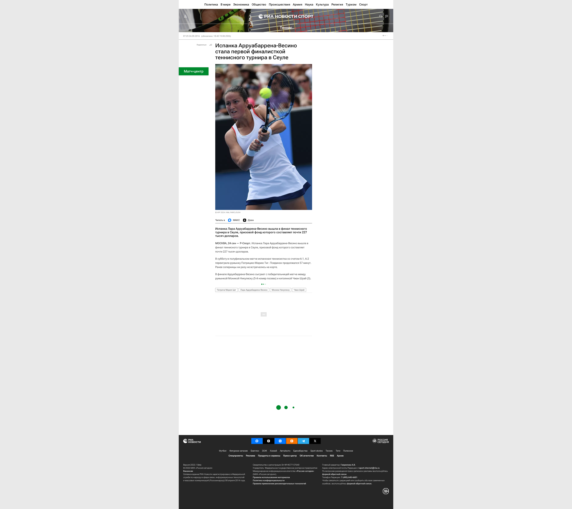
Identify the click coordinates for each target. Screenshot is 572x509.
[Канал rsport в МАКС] (257, 441)
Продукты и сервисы (269, 455)
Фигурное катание (238, 450)
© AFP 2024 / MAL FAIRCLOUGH (227, 212)
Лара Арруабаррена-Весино (254, 290)
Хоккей (273, 450)
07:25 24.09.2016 (191, 36)
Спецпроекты (236, 455)
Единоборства (300, 450)
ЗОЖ (264, 450)
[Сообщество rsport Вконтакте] (280, 441)
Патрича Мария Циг (226, 290)
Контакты (322, 455)
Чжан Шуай (299, 290)
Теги (338, 450)
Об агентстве (307, 455)
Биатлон (255, 450)
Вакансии (188, 471)
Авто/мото (285, 450)
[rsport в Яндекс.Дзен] (268, 441)
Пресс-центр (290, 455)
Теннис (329, 450)
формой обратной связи (334, 474)
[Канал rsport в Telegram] (303, 441)
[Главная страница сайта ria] (276, 16)
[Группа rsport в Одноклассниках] (291, 441)
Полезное (348, 450)
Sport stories (316, 450)
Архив (340, 455)
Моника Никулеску (281, 290)
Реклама (250, 455)
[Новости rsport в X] (315, 441)
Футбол (222, 450)
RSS (332, 455)
